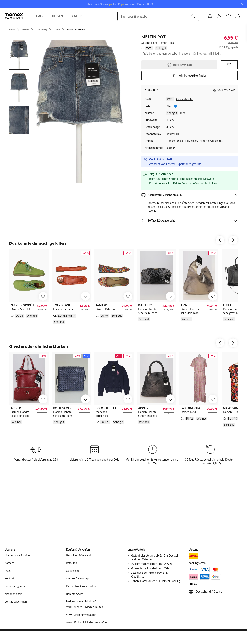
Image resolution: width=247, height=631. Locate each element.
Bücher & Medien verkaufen (90, 622)
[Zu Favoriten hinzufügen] (229, 64)
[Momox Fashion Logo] (14, 16)
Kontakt (9, 578)
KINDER (76, 16)
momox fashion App (78, 578)
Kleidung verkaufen (84, 614)
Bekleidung (41, 29)
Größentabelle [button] (184, 99)
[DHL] (193, 556)
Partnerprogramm (15, 586)
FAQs (8, 570)
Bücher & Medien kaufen (88, 607)
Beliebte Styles (74, 593)
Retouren (71, 563)
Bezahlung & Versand (78, 555)
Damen (25, 29)
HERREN (57, 16)
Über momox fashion (17, 555)
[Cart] (237, 16)
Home (12, 29)
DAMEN (38, 16)
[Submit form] (193, 16)
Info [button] (182, 113)
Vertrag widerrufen (16, 601)
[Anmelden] (219, 16)
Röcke (57, 29)
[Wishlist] (228, 16)
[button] (189, 75)
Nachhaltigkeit (13, 593)
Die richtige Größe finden (81, 586)
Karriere (9, 563)
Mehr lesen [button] (211, 183)
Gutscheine (72, 570)
